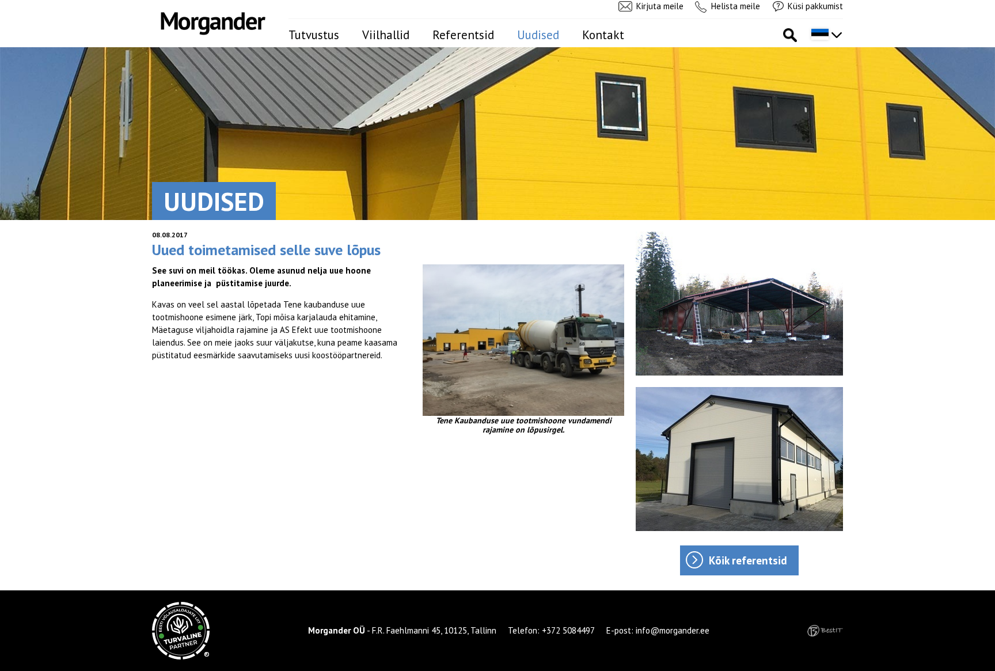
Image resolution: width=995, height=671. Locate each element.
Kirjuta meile (659, 6)
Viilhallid (385, 35)
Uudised (538, 35)
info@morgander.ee (672, 630)
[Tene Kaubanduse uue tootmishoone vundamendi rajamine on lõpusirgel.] (523, 340)
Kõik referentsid (748, 560)
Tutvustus (313, 35)
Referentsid (463, 35)
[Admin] (3, 6)
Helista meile (735, 6)
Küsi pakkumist (815, 6)
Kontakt (603, 35)
